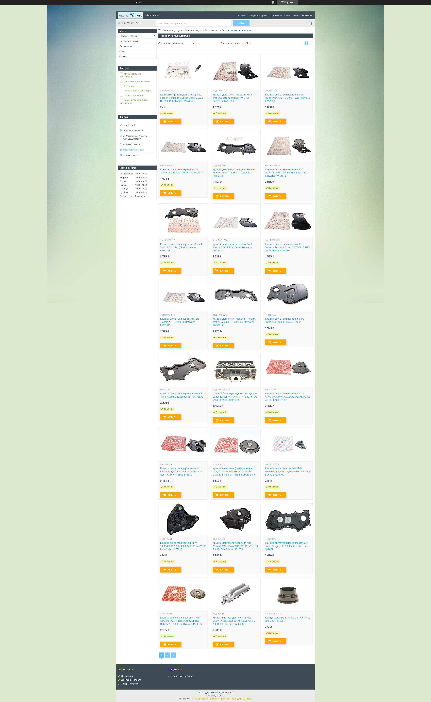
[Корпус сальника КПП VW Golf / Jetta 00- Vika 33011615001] (288, 594)
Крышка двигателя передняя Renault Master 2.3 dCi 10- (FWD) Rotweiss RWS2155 (234, 172)
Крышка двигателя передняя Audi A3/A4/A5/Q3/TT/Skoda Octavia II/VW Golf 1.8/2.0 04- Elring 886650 (181, 471)
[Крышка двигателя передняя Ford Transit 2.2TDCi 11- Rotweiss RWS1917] (183, 145)
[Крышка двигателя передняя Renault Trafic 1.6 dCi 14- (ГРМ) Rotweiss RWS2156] (183, 220)
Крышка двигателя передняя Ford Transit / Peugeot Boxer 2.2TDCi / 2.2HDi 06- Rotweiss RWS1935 (287, 247)
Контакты (307, 15)
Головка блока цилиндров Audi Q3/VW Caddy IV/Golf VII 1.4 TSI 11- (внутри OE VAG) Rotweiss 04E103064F (235, 396)
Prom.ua (230, 692)
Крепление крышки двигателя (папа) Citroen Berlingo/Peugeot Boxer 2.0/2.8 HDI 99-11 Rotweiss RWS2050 (181, 98)
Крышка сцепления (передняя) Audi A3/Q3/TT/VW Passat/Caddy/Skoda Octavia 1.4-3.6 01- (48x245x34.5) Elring (234, 471)
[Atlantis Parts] (130, 15)
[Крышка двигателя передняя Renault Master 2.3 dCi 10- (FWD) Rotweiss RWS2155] (235, 145)
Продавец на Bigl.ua (215, 695)
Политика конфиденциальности (236, 698)
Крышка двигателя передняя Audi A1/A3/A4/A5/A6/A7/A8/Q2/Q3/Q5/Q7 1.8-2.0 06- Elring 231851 (288, 396)
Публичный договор (182, 675)
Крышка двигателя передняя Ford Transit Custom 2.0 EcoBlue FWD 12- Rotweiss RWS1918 (285, 172)
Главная (241, 15)
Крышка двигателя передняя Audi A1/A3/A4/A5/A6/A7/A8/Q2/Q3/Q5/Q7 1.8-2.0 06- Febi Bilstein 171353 (236, 546)
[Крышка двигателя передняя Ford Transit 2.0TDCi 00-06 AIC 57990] (288, 295)
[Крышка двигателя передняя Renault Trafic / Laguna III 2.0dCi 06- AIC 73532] (183, 370)
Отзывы (123, 56)
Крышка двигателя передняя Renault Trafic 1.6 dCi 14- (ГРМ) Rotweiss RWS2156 (181, 247)
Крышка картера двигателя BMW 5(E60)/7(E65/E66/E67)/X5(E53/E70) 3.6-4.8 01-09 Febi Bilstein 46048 (234, 621)
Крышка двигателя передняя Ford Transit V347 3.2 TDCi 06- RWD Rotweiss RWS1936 (287, 98)
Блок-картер (212, 30)
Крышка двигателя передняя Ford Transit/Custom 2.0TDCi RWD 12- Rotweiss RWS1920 (232, 98)
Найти (241, 23)
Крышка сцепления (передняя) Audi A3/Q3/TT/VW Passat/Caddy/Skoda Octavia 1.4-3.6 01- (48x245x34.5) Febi (181, 621)
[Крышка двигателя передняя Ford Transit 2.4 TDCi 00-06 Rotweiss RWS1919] (183, 295)
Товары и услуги (257, 15)
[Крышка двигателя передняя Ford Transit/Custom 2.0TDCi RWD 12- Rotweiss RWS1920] (235, 71)
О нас (296, 15)
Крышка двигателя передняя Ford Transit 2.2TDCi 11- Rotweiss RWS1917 (181, 171)
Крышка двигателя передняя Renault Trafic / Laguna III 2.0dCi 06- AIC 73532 (181, 395)
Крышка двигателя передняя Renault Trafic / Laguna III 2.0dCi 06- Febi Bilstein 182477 (287, 546)
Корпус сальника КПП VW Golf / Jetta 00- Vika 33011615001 (288, 619)
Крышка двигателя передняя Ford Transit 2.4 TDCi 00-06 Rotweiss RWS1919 (179, 322)
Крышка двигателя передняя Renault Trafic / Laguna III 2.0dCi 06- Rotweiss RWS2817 (234, 322)
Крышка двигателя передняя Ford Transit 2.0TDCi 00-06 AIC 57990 (284, 320)
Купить (172, 121)
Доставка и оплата (280, 15)
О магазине (127, 675)
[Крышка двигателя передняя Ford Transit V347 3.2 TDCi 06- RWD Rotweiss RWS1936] (288, 71)
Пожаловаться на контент (206, 698)
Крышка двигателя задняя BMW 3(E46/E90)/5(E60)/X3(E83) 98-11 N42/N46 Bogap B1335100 (288, 471)
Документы (125, 46)
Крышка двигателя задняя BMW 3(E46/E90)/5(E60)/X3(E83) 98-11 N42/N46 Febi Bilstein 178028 (183, 546)
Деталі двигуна (193, 30)
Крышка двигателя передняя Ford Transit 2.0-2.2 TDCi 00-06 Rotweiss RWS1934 (232, 247)
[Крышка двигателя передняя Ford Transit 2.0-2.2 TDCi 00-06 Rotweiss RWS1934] (235, 220)
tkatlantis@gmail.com (133, 149)
